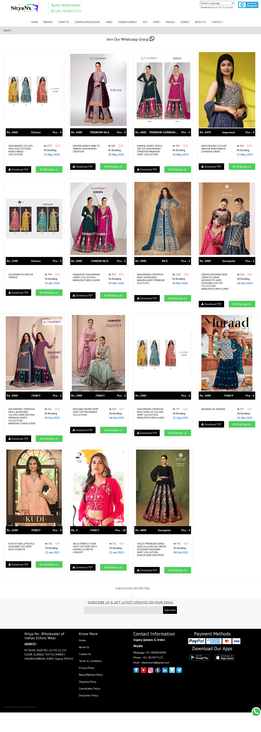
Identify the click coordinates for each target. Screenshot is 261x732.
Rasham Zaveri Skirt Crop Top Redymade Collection (86, 412)
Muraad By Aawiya (213, 409)
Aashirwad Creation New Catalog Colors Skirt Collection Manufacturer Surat (150, 413)
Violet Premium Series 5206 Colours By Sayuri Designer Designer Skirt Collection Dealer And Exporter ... (151, 549)
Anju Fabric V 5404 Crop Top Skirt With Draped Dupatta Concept (85, 548)
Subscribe (170, 610)
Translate (227, 7)
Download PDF (20, 169)
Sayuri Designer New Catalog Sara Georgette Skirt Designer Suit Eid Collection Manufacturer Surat (215, 281)
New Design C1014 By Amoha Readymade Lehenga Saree (214, 148)
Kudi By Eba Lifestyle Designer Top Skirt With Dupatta (21, 546)
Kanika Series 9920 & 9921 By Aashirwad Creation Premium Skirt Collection (149, 150)
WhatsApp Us (50, 169)
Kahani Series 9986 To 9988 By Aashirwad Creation (86, 148)
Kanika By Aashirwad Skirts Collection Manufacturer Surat (86, 277)
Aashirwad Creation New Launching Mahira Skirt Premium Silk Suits (151, 279)
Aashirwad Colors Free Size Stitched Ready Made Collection (20, 150)
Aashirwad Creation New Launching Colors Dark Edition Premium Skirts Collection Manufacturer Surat (22, 416)
